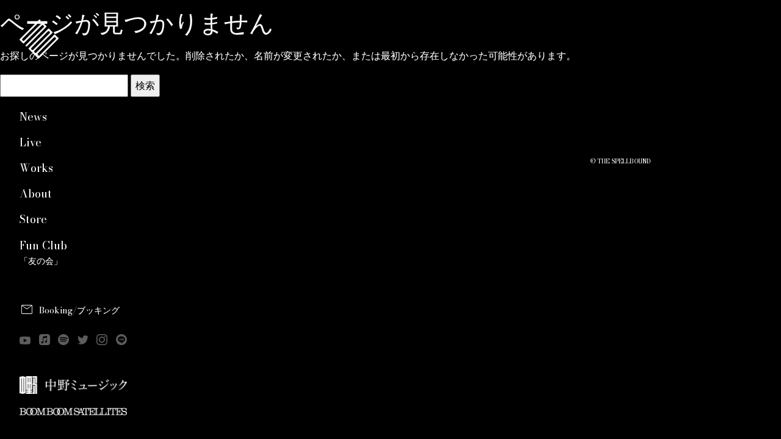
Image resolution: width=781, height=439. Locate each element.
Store (33, 219)
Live (30, 142)
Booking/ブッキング (79, 310)
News (33, 117)
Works (36, 168)
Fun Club (43, 252)
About (36, 193)
